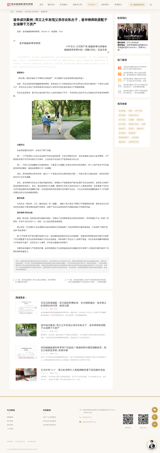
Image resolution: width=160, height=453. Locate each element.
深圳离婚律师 (31, 441)
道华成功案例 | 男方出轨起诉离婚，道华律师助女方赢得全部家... (135, 74)
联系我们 (118, 4)
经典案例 (91, 4)
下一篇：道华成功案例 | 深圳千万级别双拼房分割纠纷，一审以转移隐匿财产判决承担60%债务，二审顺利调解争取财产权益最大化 (87, 281)
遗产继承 (10, 421)
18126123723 (138, 5)
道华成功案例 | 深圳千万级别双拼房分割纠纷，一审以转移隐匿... (135, 92)
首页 (41, 4)
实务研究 (104, 4)
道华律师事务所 (20, 441)
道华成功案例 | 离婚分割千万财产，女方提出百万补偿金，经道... (135, 80)
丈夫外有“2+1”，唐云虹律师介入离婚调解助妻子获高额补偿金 (73, 370)
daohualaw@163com (89, 422)
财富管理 (10, 425)
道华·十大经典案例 (49, 417)
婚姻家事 (44, 12)
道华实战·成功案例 (32, 12)
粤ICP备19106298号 (32, 449)
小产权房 (10, 429)
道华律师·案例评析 (49, 425)
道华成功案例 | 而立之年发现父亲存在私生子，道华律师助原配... (135, 86)
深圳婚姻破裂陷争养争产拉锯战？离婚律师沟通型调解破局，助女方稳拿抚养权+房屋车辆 (73, 349)
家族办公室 (77, 4)
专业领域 (63, 4)
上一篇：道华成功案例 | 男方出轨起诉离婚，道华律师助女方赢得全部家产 (35, 281)
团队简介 (51, 4)
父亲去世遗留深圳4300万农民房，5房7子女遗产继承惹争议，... (135, 68)
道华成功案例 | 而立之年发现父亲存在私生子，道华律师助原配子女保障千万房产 (73, 326)
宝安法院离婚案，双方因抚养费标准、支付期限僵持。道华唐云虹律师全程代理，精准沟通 (73, 304)
